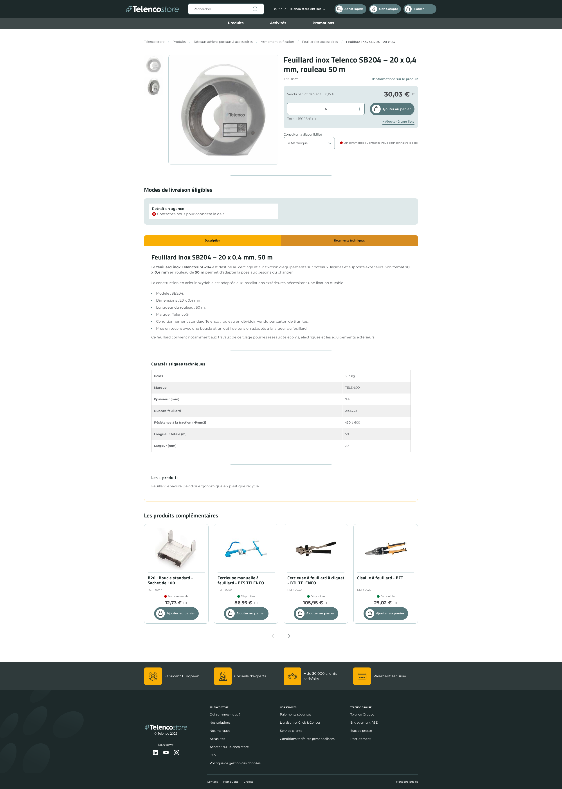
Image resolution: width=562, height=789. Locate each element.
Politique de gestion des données (235, 763)
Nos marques (220, 731)
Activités (278, 23)
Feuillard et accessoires (320, 42)
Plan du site (230, 781)
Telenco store (154, 42)
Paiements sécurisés (295, 714)
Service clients (291, 731)
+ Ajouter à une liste (398, 121)
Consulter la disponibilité (303, 134)
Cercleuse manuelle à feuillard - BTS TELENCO (241, 580)
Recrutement (360, 739)
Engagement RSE (364, 723)
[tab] (212, 240)
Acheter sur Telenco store (229, 747)
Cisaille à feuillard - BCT (380, 577)
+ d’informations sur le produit (393, 79)
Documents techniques (349, 240)
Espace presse (361, 731)
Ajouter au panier (396, 109)
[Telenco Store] (152, 9)
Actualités (217, 739)
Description (212, 240)
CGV (213, 755)
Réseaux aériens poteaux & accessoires (223, 42)
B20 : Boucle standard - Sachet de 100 (170, 580)
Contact (212, 781)
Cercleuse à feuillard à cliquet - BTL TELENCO (315, 580)
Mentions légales (407, 781)
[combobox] (226, 9)
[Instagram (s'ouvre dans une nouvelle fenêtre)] (176, 753)
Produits (236, 23)
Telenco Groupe (362, 714)
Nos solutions (220, 723)
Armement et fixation (277, 42)
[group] (153, 64)
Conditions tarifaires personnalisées (307, 739)
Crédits (248, 781)
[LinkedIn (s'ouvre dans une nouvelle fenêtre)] (155, 753)
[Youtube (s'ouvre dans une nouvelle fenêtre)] (166, 753)
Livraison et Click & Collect (300, 723)
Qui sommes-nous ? (225, 714)
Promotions (323, 23)
